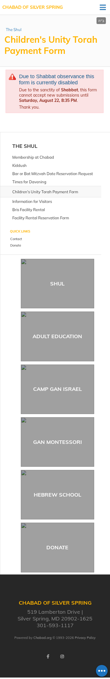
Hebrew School (57, 494)
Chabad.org (42, 638)
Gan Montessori (57, 442)
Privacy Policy (85, 638)
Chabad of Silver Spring (32, 7)
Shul (57, 283)
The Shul (13, 29)
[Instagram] (62, 656)
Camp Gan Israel (57, 389)
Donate (57, 547)
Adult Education (57, 336)
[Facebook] (48, 656)
